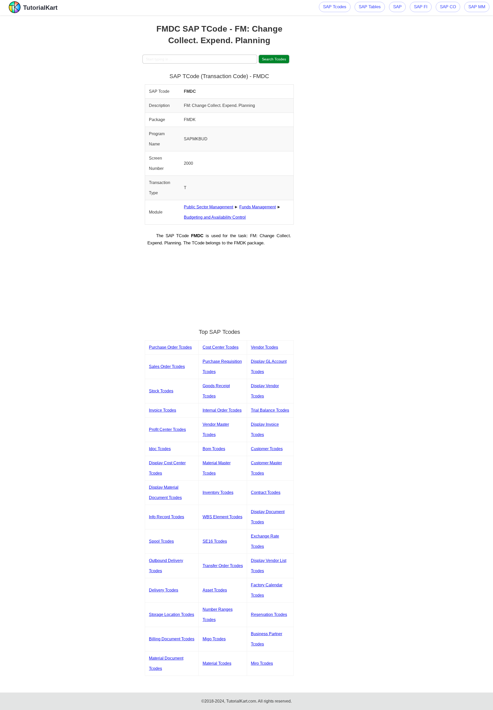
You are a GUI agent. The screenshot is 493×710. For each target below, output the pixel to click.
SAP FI (421, 6)
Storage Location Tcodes (171, 614)
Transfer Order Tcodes (223, 566)
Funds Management (257, 207)
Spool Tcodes (161, 541)
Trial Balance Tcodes (270, 410)
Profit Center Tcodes (167, 429)
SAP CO (448, 6)
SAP (397, 6)
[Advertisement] (104, 92)
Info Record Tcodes (166, 517)
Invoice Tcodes (162, 410)
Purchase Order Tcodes (170, 347)
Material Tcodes (217, 663)
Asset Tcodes (215, 590)
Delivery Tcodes (163, 590)
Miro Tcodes (262, 663)
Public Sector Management (208, 207)
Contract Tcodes (265, 492)
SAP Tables (370, 6)
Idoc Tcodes (160, 449)
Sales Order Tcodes (167, 366)
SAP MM (476, 6)
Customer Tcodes (267, 449)
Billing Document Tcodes (171, 639)
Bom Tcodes (214, 449)
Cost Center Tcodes (221, 347)
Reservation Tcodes (269, 614)
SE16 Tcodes (215, 541)
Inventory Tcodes (218, 492)
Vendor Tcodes (264, 347)
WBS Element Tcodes (222, 517)
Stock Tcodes (161, 391)
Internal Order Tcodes (222, 410)
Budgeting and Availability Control (215, 217)
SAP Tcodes (334, 6)
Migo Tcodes (214, 639)
